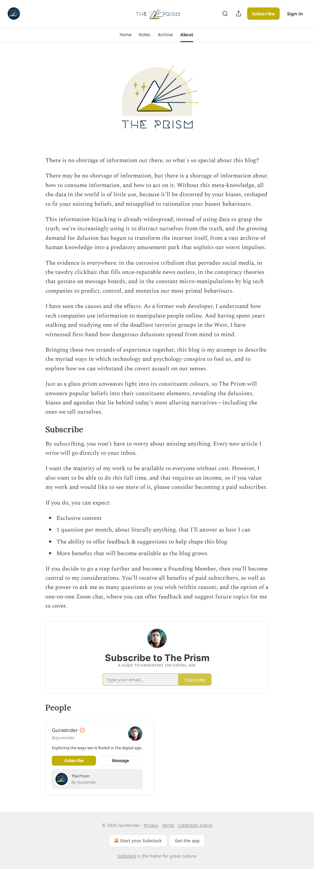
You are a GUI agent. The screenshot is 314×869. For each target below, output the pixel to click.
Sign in (295, 13)
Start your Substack (141, 841)
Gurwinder (65, 730)
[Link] (37, 429)
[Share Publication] (238, 13)
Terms (168, 825)
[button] (125, 34)
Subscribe (263, 13)
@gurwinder (63, 737)
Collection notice (195, 825)
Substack (126, 856)
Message (120, 760)
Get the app (187, 841)
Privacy (151, 825)
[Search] (225, 13)
